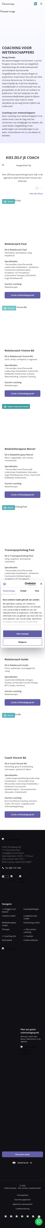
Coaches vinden (9, 916)
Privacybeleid (22, 1195)
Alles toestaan (22, 634)
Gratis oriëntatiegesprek (22, 295)
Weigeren (22, 642)
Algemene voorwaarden (22, 1204)
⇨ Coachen (28, 936)
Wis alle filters (36, 193)
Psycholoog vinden (32, 922)
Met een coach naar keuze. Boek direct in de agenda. (31, 1039)
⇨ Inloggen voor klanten (9, 910)
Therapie (6, 929)
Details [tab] (23, 591)
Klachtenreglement (22, 1199)
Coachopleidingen (31, 909)
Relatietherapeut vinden (9, 924)
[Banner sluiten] (41, 584)
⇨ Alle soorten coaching (30, 930)
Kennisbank (7, 940)
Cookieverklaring (23, 1208)
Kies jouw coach (22, 1154)
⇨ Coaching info (9, 936)
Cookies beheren (31, 940)
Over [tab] (37, 591)
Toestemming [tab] (9, 591)
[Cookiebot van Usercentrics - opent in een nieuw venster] (26, 583)
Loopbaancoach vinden (30, 917)
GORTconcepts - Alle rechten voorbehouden (22, 1188)
